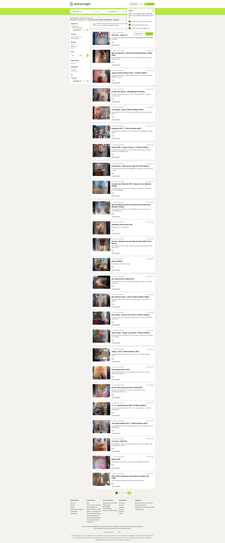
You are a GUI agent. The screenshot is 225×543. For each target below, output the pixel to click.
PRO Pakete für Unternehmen (107, 507)
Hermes (73, 71)
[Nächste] (129, 493)
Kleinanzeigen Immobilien (110, 503)
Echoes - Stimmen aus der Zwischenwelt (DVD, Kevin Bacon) (132, 242)
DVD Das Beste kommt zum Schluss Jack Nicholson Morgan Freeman (131, 206)
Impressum (90, 522)
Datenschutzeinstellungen (94, 518)
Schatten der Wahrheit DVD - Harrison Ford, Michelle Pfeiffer (131, 185)
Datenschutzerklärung (93, 515)
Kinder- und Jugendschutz (94, 511)
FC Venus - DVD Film (119, 441)
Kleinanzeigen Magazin (76, 509)
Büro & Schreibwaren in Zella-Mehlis (144, 535)
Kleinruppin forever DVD (121, 370)
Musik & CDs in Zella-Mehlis (128, 537)
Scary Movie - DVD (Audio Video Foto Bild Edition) (130, 166)
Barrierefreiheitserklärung (94, 513)
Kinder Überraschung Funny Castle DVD (127, 387)
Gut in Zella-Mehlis (98, 535)
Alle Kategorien (74, 26)
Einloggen (149, 34)
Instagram (122, 507)
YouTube (121, 505)
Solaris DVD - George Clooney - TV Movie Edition (130, 147)
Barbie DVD (116, 459)
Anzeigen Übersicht (140, 505)
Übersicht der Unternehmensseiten (145, 507)
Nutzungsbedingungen (93, 520)
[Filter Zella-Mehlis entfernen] (87, 81)
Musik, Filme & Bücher (77, 27)
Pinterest (121, 511)
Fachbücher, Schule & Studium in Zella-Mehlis (96, 537)
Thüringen (74, 78)
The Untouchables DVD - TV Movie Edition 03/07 (130, 423)
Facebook (121, 503)
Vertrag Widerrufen (92, 507)
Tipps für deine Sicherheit (94, 505)
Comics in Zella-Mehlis (78, 537)
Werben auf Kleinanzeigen (110, 510)
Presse (72, 507)
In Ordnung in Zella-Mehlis (110, 535)
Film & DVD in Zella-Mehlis (114, 537)
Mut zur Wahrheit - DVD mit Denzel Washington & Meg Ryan (132, 54)
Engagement (74, 511)
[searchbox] (82, 11)
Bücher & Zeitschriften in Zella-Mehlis (126, 535)
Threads (121, 509)
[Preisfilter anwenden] (88, 55)
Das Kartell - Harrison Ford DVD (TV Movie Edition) (131, 315)
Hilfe (88, 503)
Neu (72, 44)
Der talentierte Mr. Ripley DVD (123, 279)
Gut (72, 48)
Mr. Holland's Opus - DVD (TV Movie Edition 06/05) (130, 297)
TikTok (121, 513)
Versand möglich (75, 37)
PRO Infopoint (107, 505)
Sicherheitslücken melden (94, 509)
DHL (72, 69)
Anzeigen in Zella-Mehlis (124, 540)
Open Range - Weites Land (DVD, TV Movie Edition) (131, 333)
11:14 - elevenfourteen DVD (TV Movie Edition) (129, 405)
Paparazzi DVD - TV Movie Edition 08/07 (126, 128)
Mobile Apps (73, 513)
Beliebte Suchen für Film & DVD (144, 503)
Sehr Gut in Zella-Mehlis (87, 535)
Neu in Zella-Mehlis (76, 535)
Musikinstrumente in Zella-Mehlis (143, 537)
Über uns (73, 503)
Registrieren (138, 34)
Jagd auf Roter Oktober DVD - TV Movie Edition (129, 73)
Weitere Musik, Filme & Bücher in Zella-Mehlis (106, 540)
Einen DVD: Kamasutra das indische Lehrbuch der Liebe (130, 477)
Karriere (72, 505)
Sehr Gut (73, 46)
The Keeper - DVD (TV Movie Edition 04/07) (128, 110)
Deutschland (74, 77)
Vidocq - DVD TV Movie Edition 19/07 (125, 352)
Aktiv (72, 63)
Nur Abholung (74, 38)
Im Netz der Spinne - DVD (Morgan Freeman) (128, 92)
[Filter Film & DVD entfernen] (87, 30)
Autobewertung (139, 509)
